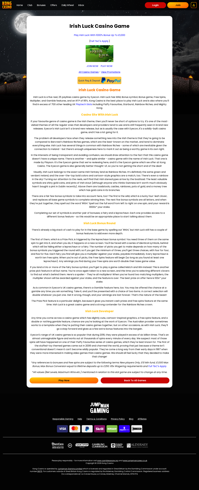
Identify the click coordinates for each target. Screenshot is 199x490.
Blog (131, 418)
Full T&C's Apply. (99, 41)
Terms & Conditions (96, 418)
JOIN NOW (92, 66)
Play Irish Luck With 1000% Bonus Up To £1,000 (99, 35)
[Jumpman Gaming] (99, 412)
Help (80, 418)
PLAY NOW (106, 66)
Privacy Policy (118, 418)
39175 (39, 471)
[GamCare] (57, 445)
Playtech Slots (84, 104)
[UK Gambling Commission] (99, 445)
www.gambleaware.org (107, 460)
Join (177, 5)
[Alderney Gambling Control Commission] (137, 445)
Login (155, 5)
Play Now (64, 380)
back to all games (135, 380)
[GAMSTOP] (82, 445)
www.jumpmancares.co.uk (135, 460)
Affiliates (142, 418)
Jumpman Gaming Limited (70, 468)
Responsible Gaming (63, 418)
